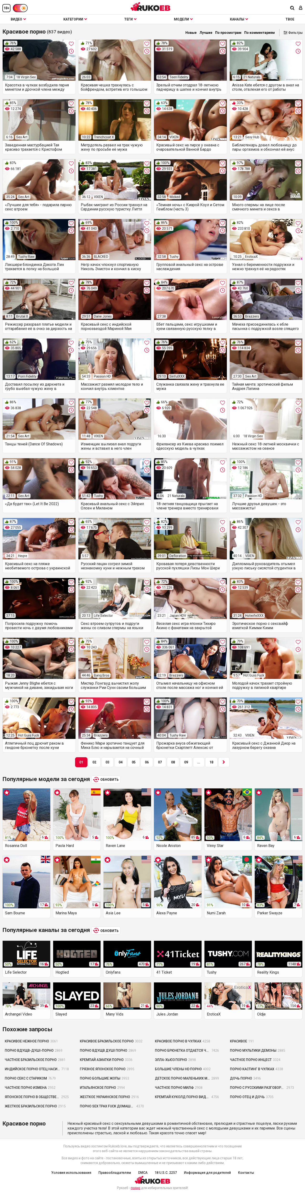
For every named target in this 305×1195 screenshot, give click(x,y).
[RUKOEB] (151, 6)
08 (173, 762)
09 (186, 762)
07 (160, 762)
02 (94, 762)
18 (211, 762)
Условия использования (71, 1173)
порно (135, 1188)
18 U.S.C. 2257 (166, 1173)
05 (134, 762)
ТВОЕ (289, 19)
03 (107, 762)
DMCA (142, 1173)
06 (147, 762)
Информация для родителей (207, 1173)
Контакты (246, 1173)
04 (120, 762)
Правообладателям (114, 1173)
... (198, 762)
